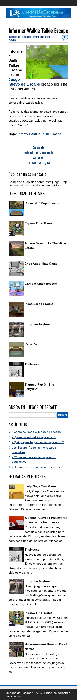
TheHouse (32, 364)
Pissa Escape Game (39, 304)
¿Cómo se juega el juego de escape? (37, 431)
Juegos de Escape (20, 36)
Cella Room (33, 344)
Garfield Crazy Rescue (41, 283)
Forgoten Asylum (37, 324)
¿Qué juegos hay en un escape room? (38, 442)
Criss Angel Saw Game (41, 263)
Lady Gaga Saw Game (40, 486)
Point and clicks (42, 36)
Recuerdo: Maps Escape (42, 203)
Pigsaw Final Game (38, 223)
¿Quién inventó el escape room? (34, 437)
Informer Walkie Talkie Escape (38, 30)
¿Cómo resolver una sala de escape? (37, 467)
